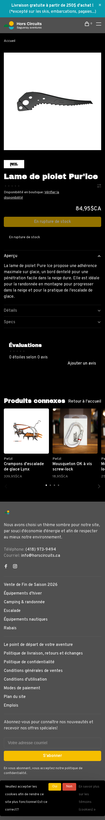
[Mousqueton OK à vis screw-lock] (75, 431)
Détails (10, 310)
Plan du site (15, 697)
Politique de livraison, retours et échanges (43, 653)
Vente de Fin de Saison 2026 (31, 584)
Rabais (10, 628)
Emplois (11, 705)
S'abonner (52, 755)
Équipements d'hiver (23, 593)
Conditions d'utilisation (25, 679)
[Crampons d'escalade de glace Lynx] (26, 431)
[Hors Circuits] (7, 512)
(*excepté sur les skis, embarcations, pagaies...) (52, 11)
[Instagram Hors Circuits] (15, 567)
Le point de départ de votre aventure (38, 644)
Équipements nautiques (26, 619)
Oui (54, 787)
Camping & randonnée (24, 602)
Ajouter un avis (82, 363)
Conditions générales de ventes (33, 670)
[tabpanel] (52, 101)
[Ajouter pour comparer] (99, 186)
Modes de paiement (22, 688)
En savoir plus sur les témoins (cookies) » (89, 798)
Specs (9, 322)
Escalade (12, 610)
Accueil (9, 41)
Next (99, 486)
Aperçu (10, 256)
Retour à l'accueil (84, 401)
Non (69, 787)
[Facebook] (6, 567)
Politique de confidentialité (29, 662)
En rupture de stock (52, 221)
